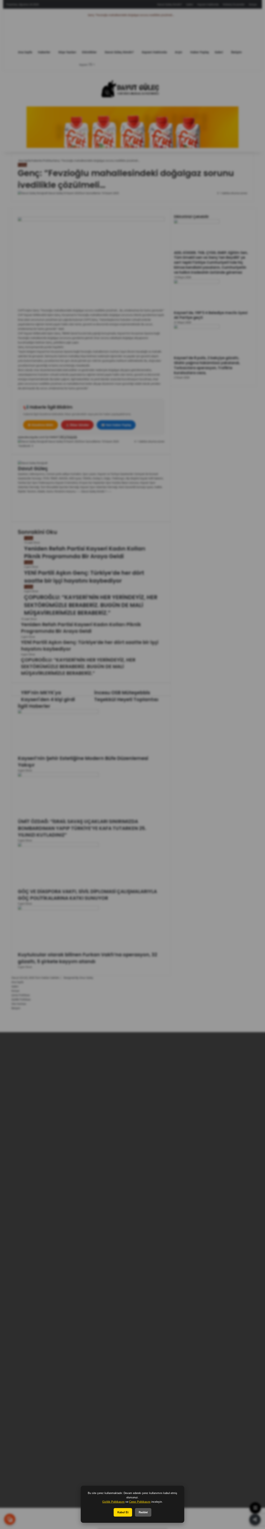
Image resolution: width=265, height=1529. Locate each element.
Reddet (143, 1512)
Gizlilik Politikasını (113, 1501)
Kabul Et (122, 1512)
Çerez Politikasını (140, 1501)
